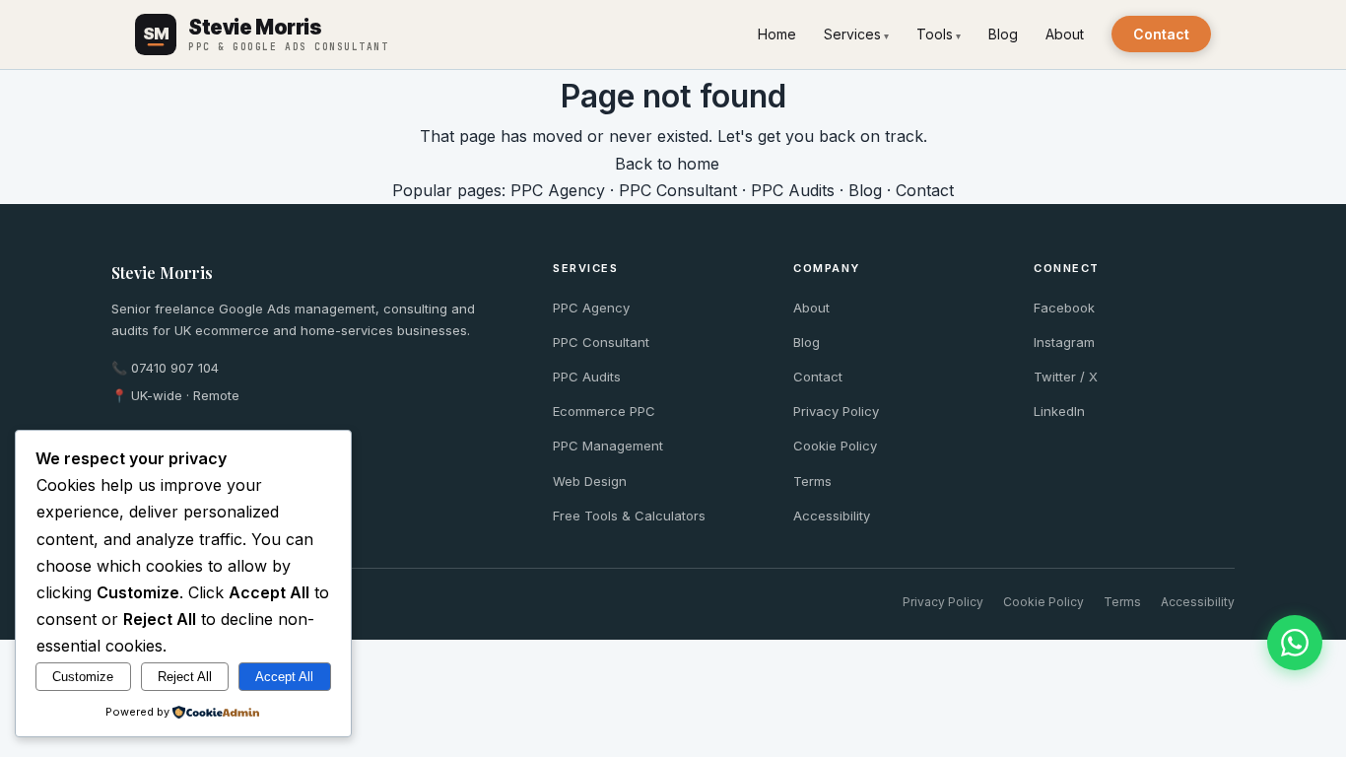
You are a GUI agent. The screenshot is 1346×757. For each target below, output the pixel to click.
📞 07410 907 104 (165, 368)
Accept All (284, 676)
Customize (82, 676)
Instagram (1064, 342)
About (1064, 34)
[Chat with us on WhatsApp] (1294, 642)
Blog (1003, 34)
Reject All (185, 676)
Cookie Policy (835, 445)
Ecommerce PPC (604, 411)
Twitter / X (1066, 376)
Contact (1161, 34)
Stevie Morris (162, 272)
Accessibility (831, 515)
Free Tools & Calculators (629, 515)
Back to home (667, 163)
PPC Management (608, 445)
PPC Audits (793, 190)
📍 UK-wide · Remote (175, 395)
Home (777, 34)
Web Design (590, 481)
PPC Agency (557, 190)
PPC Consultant (678, 190)
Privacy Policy (836, 411)
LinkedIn (1059, 411)
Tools (934, 34)
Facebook (1064, 307)
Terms (812, 481)
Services (852, 34)
